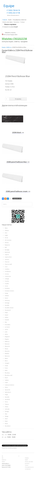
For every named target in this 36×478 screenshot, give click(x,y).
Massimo (7, 351)
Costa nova (8, 276)
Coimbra (7, 269)
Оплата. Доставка (7, 22)
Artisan (7, 242)
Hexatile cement (9, 307)
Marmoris (7, 346)
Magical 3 (7, 336)
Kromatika (7, 324)
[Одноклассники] (5, 199)
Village (6, 416)
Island (6, 315)
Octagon (7, 363)
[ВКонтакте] (3, 199)
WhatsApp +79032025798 (14, 38)
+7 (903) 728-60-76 (13, 10)
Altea (6, 228)
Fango (6, 293)
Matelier (7, 353)
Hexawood (8, 310)
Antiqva (7, 230)
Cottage (7, 278)
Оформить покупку (10, 32)
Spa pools (7, 390)
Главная (4, 20)
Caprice (7, 254)
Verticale (7, 409)
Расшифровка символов (19, 20)
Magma (7, 339)
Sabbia (7, 380)
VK (2, 456)
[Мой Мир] (8, 199)
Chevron (7, 262)
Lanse (6, 329)
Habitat (7, 295)
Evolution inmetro (9, 291)
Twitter (3, 461)
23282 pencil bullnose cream (16, 191)
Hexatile (7, 305)
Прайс (10, 20)
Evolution (7, 288)
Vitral (6, 418)
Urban (6, 406)
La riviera (7, 327)
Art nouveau (8, 240)
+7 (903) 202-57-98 (13, 13)
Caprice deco (8, 257)
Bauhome (7, 252)
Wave (6, 423)
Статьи (22, 22)
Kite (6, 322)
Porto (6, 368)
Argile (6, 235)
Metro (6, 358)
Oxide (6, 365)
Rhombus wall (8, 375)
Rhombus (7, 373)
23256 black (16, 132)
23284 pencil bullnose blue (17, 162)
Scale (6, 382)
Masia (6, 349)
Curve (6, 286)
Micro (6, 361)
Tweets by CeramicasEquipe (9, 448)
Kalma (6, 317)
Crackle (7, 283)
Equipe (4, 47)
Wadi (6, 421)
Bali (6, 247)
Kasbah (7, 320)
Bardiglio (7, 250)
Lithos (6, 334)
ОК (2, 458)
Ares (6, 233)
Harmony (7, 300)
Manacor (7, 344)
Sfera (6, 387)
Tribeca (7, 404)
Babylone (7, 245)
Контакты (16, 22)
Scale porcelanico (9, 385)
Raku (6, 370)
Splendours (8, 392)
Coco (6, 266)
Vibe (6, 414)
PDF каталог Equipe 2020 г (11, 34)
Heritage (7, 303)
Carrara (7, 259)
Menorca (7, 356)
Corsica (7, 274)
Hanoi (6, 298)
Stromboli (7, 399)
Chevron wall (8, 264)
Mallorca (9, 47)
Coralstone (8, 271)
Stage (6, 394)
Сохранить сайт (17, 198)
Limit (6, 332)
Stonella (7, 397)
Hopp (6, 312)
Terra (6, 402)
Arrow (6, 237)
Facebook (4, 459)
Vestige (7, 411)
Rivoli (6, 377)
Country (7, 281)
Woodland (7, 426)
